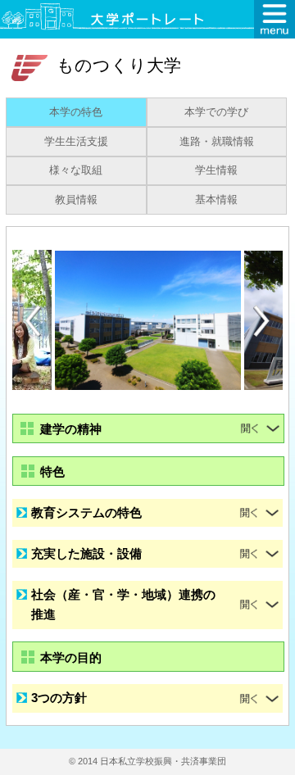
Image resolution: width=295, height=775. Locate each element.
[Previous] (32, 320)
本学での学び (216, 112)
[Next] (262, 321)
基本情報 (216, 200)
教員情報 (76, 200)
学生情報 (216, 170)
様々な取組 (75, 170)
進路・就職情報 (216, 141)
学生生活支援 (76, 141)
